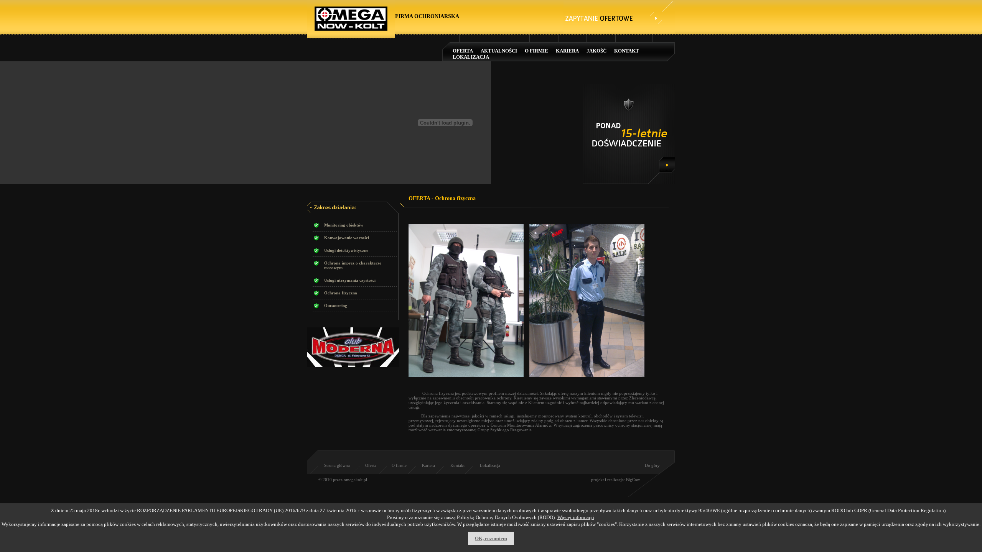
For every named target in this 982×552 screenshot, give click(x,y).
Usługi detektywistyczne (346, 250)
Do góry (652, 465)
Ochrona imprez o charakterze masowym (352, 265)
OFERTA (463, 51)
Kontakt (457, 465)
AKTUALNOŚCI (499, 51)
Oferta (370, 465)
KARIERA (567, 51)
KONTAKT (626, 51)
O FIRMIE (536, 51)
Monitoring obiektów (343, 225)
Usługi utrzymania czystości (350, 280)
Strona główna (337, 465)
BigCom (633, 479)
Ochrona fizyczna (340, 293)
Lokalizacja (490, 465)
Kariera (428, 465)
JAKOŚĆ (596, 51)
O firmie (399, 465)
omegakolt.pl (355, 479)
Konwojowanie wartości (346, 237)
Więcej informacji (575, 517)
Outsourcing (335, 305)
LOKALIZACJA (471, 57)
